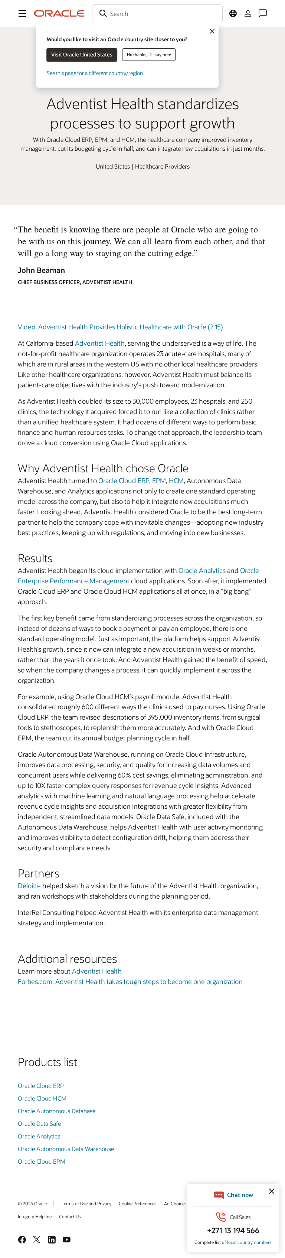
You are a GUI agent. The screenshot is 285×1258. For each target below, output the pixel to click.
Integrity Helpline (35, 1216)
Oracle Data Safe (39, 1123)
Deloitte (29, 885)
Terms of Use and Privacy (86, 1203)
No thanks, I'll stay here (149, 54)
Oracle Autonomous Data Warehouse (66, 1149)
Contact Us (70, 1216)
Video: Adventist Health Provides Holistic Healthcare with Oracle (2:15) (120, 326)
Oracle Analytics (202, 570)
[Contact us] (262, 13)
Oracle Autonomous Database (56, 1111)
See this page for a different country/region (95, 72)
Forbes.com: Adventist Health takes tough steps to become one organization (130, 981)
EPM (159, 480)
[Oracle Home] (59, 13)
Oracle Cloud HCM (42, 1098)
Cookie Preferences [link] (138, 1203)
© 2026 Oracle (32, 1203)
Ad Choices (175, 1203)
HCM (176, 480)
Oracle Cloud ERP (123, 480)
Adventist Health (100, 343)
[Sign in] (247, 13)
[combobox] (157, 13)
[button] (22, 13)
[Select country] (233, 13)
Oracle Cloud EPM (41, 1161)
